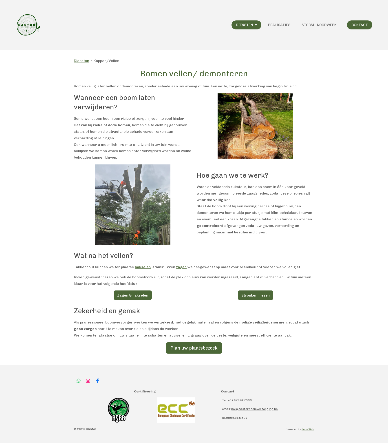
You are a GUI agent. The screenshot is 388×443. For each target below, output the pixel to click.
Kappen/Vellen (106, 61)
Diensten (81, 61)
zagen (181, 267)
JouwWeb (308, 429)
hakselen (143, 267)
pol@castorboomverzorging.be (254, 409)
